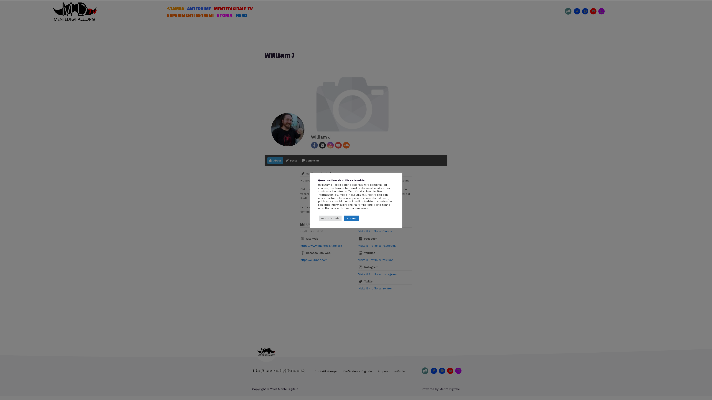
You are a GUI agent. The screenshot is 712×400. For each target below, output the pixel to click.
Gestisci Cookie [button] (330, 218)
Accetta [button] (352, 218)
